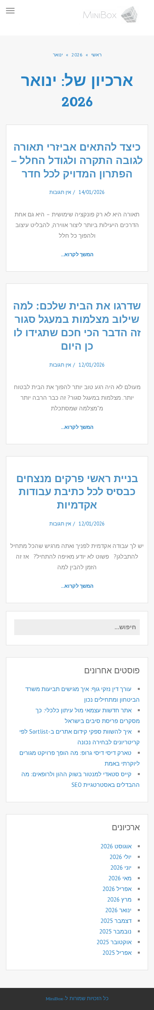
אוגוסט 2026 (115, 846)
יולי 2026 (120, 857)
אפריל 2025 (116, 952)
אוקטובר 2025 (113, 942)
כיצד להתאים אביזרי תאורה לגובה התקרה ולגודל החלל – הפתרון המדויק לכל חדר (77, 160)
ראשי (96, 55)
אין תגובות (60, 192)
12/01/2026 (92, 365)
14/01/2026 (92, 192)
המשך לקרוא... (77, 254)
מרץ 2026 (119, 899)
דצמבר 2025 (115, 920)
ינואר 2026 (118, 910)
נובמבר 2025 (115, 931)
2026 (77, 55)
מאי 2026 (119, 878)
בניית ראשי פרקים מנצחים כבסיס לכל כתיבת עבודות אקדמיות (77, 492)
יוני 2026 (120, 867)
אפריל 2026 (116, 889)
